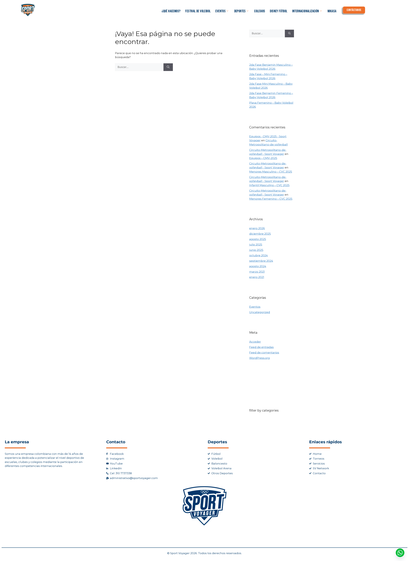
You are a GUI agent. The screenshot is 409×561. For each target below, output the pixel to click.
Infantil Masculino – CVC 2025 (269, 185)
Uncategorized (259, 312)
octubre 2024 (258, 255)
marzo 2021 (257, 271)
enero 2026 (257, 228)
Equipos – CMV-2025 (263, 158)
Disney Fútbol (278, 11)
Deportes (240, 11)
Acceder (255, 341)
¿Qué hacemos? (171, 11)
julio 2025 (255, 244)
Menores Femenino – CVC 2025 (270, 198)
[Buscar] (168, 67)
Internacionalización (305, 11)
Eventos (220, 11)
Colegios (259, 11)
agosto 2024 (257, 266)
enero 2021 (256, 277)
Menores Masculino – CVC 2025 (270, 171)
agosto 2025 (257, 239)
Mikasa (332, 11)
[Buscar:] (139, 67)
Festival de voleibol (198, 11)
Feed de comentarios (264, 352)
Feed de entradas (261, 347)
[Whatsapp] (400, 552)
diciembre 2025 (260, 233)
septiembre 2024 (261, 260)
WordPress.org (259, 358)
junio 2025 (256, 250)
